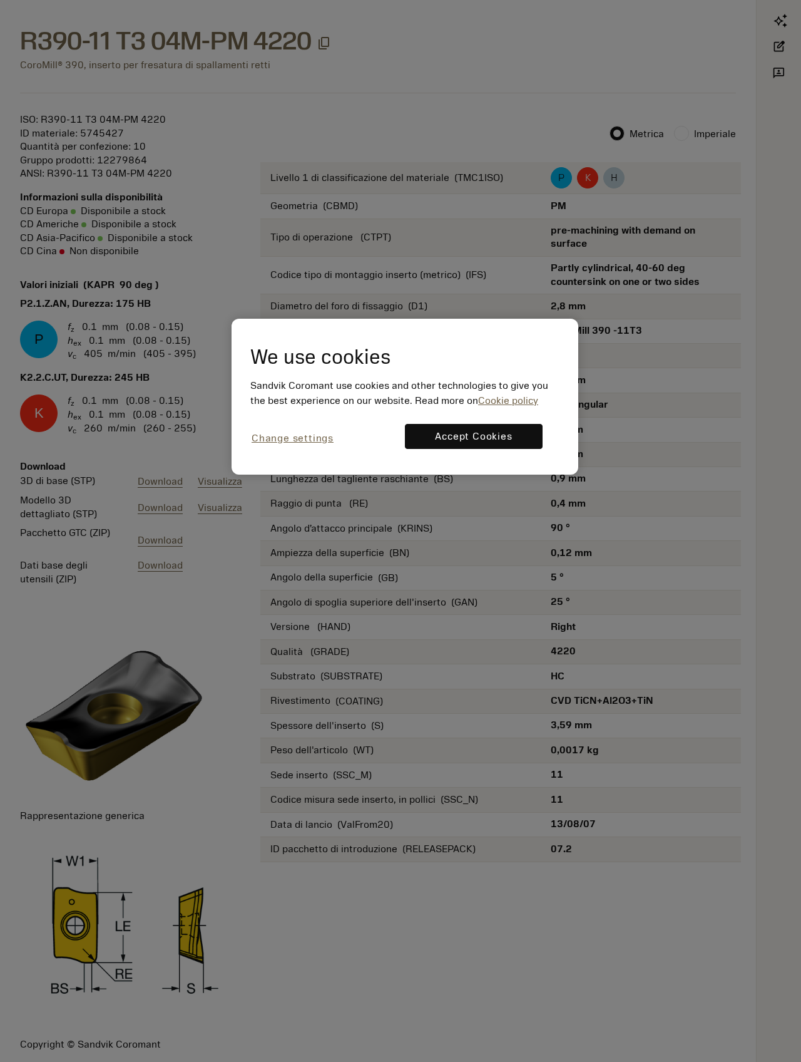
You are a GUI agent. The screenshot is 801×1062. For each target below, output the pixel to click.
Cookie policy (508, 400)
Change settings (293, 438)
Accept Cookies (473, 436)
